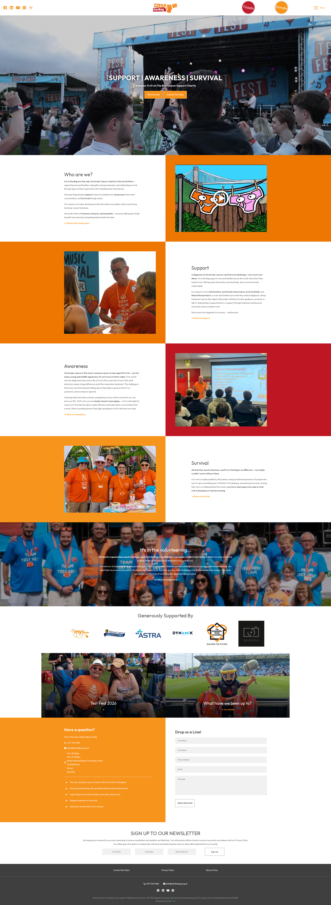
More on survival (201, 496)
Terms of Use (212, 870)
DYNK (171, 901)
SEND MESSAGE (185, 803)
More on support (201, 318)
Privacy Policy (167, 870)
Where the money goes (77, 223)
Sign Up (214, 852)
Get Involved (154, 94)
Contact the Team (121, 870)
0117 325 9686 (73, 742)
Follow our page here (166, 579)
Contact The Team (175, 94)
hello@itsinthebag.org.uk (78, 748)
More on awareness (76, 414)
